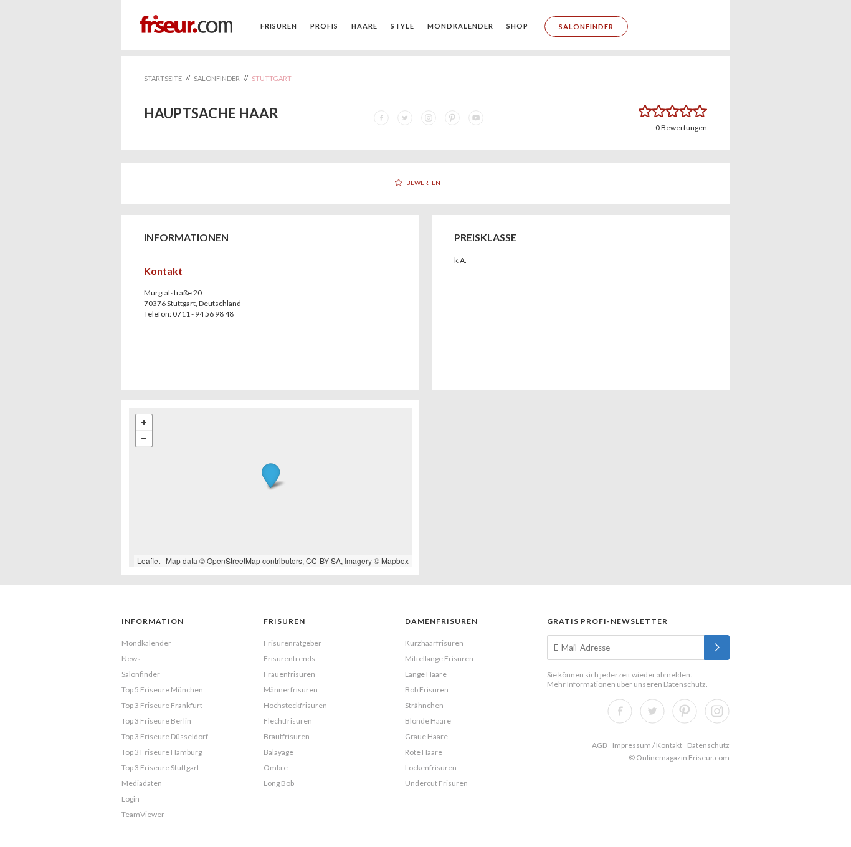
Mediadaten (141, 783)
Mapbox (395, 560)
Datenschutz (684, 684)
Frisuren (278, 26)
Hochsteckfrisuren (295, 705)
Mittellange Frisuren (439, 658)
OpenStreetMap (233, 560)
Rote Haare (423, 752)
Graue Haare (426, 736)
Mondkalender (460, 26)
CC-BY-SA (323, 560)
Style (402, 26)
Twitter (652, 711)
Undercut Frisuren (436, 783)
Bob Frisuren (427, 689)
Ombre (276, 767)
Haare (364, 26)
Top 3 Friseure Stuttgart (160, 767)
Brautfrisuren (287, 736)
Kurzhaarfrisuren (434, 643)
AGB (599, 745)
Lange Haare (426, 674)
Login (130, 798)
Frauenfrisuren (289, 674)
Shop (517, 26)
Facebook (619, 711)
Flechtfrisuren (288, 720)
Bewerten (423, 182)
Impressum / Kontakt (647, 745)
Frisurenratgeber (292, 643)
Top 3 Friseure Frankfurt (161, 705)
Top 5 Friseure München (162, 689)
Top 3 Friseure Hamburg (161, 752)
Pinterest (684, 711)
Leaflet (148, 560)
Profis (324, 26)
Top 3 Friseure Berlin (156, 720)
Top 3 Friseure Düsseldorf (164, 736)
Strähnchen (424, 705)
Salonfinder (586, 26)
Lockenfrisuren (431, 767)
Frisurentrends (289, 658)
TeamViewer (142, 814)
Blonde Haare (428, 720)
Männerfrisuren (291, 689)
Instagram (717, 711)
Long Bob (279, 783)
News (131, 658)
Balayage (278, 752)
